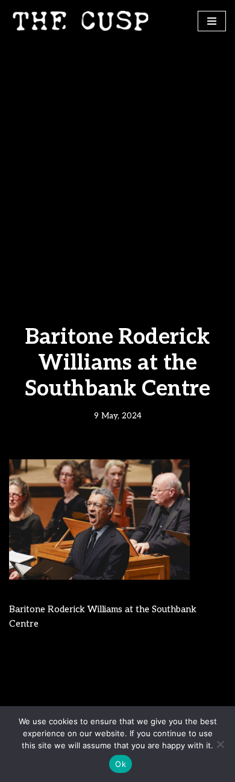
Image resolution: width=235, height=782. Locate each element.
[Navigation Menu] (212, 21)
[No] (220, 744)
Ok (120, 764)
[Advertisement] (117, 165)
